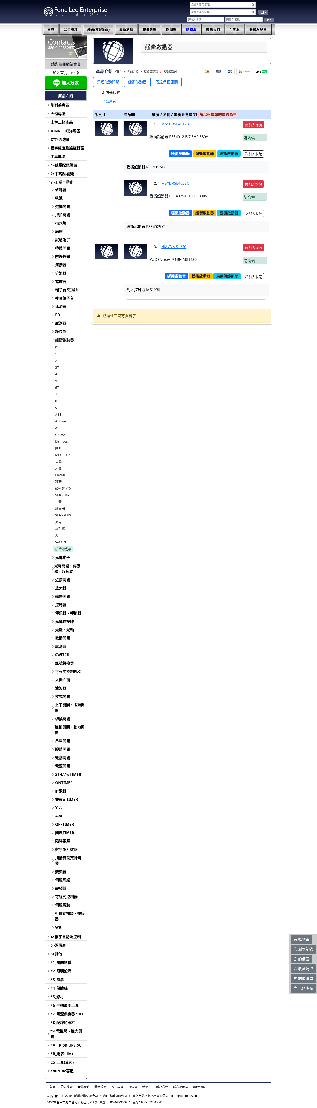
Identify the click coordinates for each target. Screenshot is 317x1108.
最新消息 (126, 29)
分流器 (60, 273)
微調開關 (62, 757)
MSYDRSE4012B (175, 124)
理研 (58, 481)
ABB (58, 414)
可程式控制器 (66, 896)
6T (57, 387)
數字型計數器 (66, 849)
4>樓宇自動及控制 (66, 936)
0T (57, 347)
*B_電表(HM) (62, 1053)
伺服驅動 (62, 905)
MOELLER (62, 455)
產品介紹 (133, 71)
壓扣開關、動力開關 (70, 730)
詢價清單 (305, 978)
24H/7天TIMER (68, 774)
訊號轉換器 (64, 663)
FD (57, 314)
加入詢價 (255, 125)
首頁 (50, 29)
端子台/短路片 (67, 289)
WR (58, 927)
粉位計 (60, 331)
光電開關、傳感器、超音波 (67, 568)
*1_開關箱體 (61, 962)
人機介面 (62, 679)
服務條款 (199, 1087)
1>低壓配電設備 (64, 165)
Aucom (60, 421)
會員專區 (150, 29)
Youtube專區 (62, 1070)
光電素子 (62, 557)
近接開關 (62, 579)
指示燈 (60, 223)
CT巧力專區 (60, 139)
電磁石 (60, 281)
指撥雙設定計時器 (68, 860)
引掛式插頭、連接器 (70, 916)
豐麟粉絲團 (258, 29)
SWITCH (62, 654)
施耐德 (60, 528)
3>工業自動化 (62, 182)
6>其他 (56, 953)
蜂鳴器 (60, 189)
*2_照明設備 (61, 971)
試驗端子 (62, 239)
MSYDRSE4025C (175, 183)
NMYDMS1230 (173, 246)
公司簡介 (71, 29)
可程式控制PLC (68, 671)
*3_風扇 (57, 979)
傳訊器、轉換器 (68, 613)
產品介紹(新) (98, 30)
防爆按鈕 (62, 256)
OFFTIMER (64, 824)
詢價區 (171, 29)
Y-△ (59, 807)
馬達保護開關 (166, 82)
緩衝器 (60, 508)
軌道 (59, 198)
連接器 (60, 264)
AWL (59, 816)
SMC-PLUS (63, 515)
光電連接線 (64, 621)
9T (57, 407)
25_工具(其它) (62, 1062)
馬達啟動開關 (108, 82)
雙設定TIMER (66, 799)
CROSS (60, 434)
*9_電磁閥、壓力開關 (66, 1034)
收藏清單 (305, 968)
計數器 (60, 791)
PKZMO (61, 475)
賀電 (58, 461)
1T (57, 354)
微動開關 (62, 638)
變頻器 (60, 871)
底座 (59, 231)
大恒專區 (58, 113)
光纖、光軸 (64, 629)
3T (57, 367)
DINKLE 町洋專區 (65, 130)
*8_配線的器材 (63, 1022)
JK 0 (58, 448)
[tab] (109, 101)
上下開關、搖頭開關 (70, 707)
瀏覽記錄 (305, 949)
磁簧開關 (62, 596)
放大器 (60, 588)
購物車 (191, 29)
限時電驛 (62, 841)
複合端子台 (64, 298)
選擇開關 (62, 206)
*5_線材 (57, 996)
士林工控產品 (62, 122)
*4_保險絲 (59, 988)
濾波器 (60, 688)
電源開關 (62, 766)
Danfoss (61, 441)
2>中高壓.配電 (62, 173)
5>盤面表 (58, 945)
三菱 (58, 502)
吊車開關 (62, 741)
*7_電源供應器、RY (67, 1013)
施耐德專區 (60, 105)
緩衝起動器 (63, 488)
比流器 (60, 306)
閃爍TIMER (64, 832)
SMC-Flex (62, 495)
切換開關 (62, 718)
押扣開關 (62, 214)
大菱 (58, 468)
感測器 (60, 323)
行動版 (235, 29)
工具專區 (58, 156)
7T (57, 394)
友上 (58, 535)
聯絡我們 (213, 29)
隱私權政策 (180, 1087)
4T (57, 374)
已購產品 (305, 988)
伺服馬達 (62, 880)
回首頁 (51, 1087)
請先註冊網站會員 (66, 64)
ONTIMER (64, 782)
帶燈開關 (62, 248)
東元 (58, 522)
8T (57, 401)
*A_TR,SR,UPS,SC (66, 1045)
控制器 (60, 604)
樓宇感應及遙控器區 (67, 148)
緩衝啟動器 (64, 339)
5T (57, 381)
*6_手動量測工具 (65, 1005)
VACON (60, 542)
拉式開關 (62, 696)
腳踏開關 (62, 749)
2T (57, 360)
